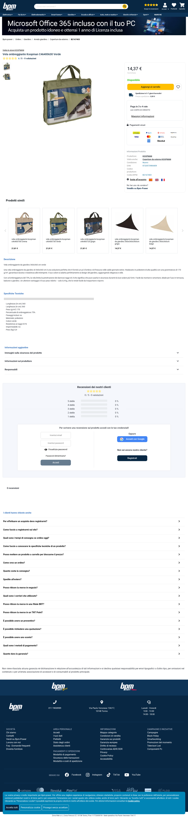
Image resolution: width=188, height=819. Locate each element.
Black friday (153, 736)
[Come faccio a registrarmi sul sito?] (179, 530)
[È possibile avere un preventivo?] (179, 621)
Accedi (56, 732)
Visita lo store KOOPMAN (13, 50)
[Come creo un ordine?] (179, 563)
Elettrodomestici (38, 15)
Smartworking (154, 739)
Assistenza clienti (61, 745)
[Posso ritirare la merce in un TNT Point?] (179, 612)
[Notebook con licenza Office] (94, 25)
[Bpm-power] (10, 6)
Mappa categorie (108, 732)
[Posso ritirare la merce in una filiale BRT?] (179, 604)
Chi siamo (11, 732)
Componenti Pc (154, 749)
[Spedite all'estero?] (179, 579)
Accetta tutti (12, 807)
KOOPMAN (147, 156)
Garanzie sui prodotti (110, 739)
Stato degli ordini (61, 742)
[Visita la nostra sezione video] (128, 686)
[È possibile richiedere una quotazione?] (179, 629)
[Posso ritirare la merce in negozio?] (179, 588)
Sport (145, 15)
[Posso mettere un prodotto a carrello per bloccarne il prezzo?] (179, 554)
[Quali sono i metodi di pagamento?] (179, 646)
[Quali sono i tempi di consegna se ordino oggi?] (179, 538)
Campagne (152, 732)
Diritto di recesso (108, 745)
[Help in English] (157, 180)
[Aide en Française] (163, 180)
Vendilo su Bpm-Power (137, 188)
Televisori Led (154, 745)
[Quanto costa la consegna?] (179, 571)
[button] (5, 230)
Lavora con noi (13, 742)
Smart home (56, 15)
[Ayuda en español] (151, 180)
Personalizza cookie (30, 807)
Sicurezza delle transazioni (66, 758)
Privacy (103, 752)
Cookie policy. (134, 801)
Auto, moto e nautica (108, 15)
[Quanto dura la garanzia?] (179, 654)
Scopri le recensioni (151, 9)
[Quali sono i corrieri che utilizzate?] (179, 596)
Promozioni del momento (159, 742)
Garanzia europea (108, 742)
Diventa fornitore (14, 749)
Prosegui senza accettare (55, 807)
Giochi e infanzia (129, 15)
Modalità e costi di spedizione (67, 761)
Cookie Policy (106, 755)
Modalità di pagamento (64, 754)
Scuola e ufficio (87, 15)
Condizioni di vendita (110, 736)
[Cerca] (124, 6)
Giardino (71, 15)
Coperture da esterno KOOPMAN (157, 159)
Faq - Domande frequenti (18, 745)
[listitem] (24, 230)
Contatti (10, 736)
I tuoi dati (57, 736)
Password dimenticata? (56, 456)
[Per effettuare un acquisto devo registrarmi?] (179, 521)
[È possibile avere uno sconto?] (179, 637)
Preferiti (57, 739)
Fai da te (21, 15)
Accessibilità (106, 759)
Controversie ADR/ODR (111, 749)
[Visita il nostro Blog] (59, 686)
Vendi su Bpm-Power (16, 739)
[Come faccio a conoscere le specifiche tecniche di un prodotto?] (179, 546)
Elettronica (7, 15)
